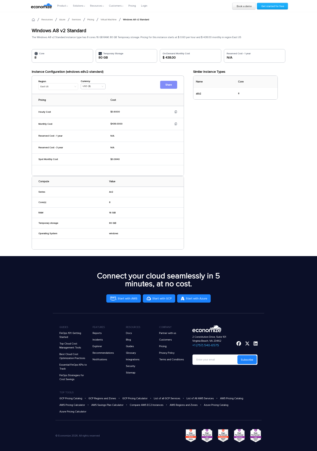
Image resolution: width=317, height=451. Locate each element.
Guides (130, 346)
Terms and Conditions (171, 359)
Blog (128, 339)
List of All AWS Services (200, 398)
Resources (47, 19)
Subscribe (247, 359)
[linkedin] (256, 343)
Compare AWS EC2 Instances (146, 405)
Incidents (98, 339)
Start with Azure (196, 298)
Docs (129, 333)
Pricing (132, 5)
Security (130, 366)
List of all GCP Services (167, 398)
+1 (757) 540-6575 (205, 345)
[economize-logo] (41, 5)
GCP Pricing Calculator (135, 398)
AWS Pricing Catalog (231, 398)
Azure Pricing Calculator (72, 411)
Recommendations (103, 353)
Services (76, 19)
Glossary (131, 353)
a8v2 (198, 93)
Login (144, 5)
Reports (97, 333)
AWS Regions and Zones (184, 405)
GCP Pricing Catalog (70, 398)
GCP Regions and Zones (102, 398)
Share (168, 84)
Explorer (97, 346)
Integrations (133, 359)
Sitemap (130, 372)
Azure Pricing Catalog (216, 405)
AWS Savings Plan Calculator (107, 405)
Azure (62, 19)
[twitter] (247, 343)
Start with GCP (162, 298)
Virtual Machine (109, 19)
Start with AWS (127, 298)
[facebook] (238, 343)
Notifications (100, 359)
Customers (165, 339)
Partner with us (167, 333)
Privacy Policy (167, 353)
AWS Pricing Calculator (72, 405)
